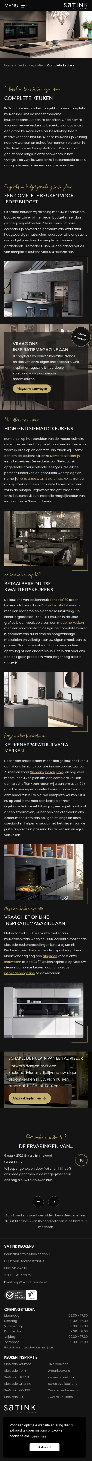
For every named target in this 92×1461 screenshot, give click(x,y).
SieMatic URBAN (16, 1377)
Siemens (37, 772)
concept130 (59, 599)
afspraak (50, 956)
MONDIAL (65, 478)
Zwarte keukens (60, 1397)
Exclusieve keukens (62, 1383)
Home (8, 65)
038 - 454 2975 (19, 1275)
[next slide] (53, 1201)
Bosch (50, 772)
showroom (12, 961)
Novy (60, 772)
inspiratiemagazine (19, 973)
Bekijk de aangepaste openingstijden (28, 1347)
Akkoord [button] (44, 1447)
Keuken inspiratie (30, 65)
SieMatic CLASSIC (18, 1383)
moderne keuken (70, 622)
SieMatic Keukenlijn (65, 455)
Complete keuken (60, 65)
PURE (22, 478)
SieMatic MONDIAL (18, 1390)
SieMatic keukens (17, 1364)
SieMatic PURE (15, 1370)
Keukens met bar (61, 1377)
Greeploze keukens (63, 1390)
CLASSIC (46, 478)
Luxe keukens (58, 1364)
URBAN (33, 478)
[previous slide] (38, 1201)
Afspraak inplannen (26, 1098)
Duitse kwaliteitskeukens (61, 605)
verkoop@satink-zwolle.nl (26, 1282)
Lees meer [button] (39, 1436)
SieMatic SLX (14, 1397)
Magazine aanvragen (32, 388)
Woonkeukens (59, 1370)
